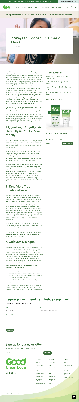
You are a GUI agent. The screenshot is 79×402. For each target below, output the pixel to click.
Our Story (67, 362)
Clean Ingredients (27, 7)
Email (42, 307)
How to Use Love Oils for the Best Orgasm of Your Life (58, 88)
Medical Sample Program (53, 379)
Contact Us (52, 362)
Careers (66, 368)
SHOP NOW (67, 143)
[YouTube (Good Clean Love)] (12, 373)
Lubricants (39, 371)
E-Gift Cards (39, 365)
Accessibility (52, 376)
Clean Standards (68, 365)
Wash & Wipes (40, 373)
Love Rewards (68, 371)
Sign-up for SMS (68, 377)
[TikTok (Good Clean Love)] (16, 373)
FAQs (50, 365)
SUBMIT (47, 353)
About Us (36, 7)
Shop (17, 7)
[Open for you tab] (74, 397)
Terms (50, 371)
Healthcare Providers (67, 1)
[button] (68, 7)
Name (8, 307)
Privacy (51, 373)
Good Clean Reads (56, 7)
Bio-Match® (45, 7)
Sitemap (51, 383)
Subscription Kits (40, 383)
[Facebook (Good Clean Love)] (9, 373)
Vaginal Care (39, 376)
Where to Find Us (53, 368)
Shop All (38, 362)
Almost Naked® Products (57, 133)
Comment (9, 315)
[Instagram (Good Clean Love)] (6, 373)
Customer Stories (67, 374)
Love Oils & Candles (39, 379)
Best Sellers (39, 368)
